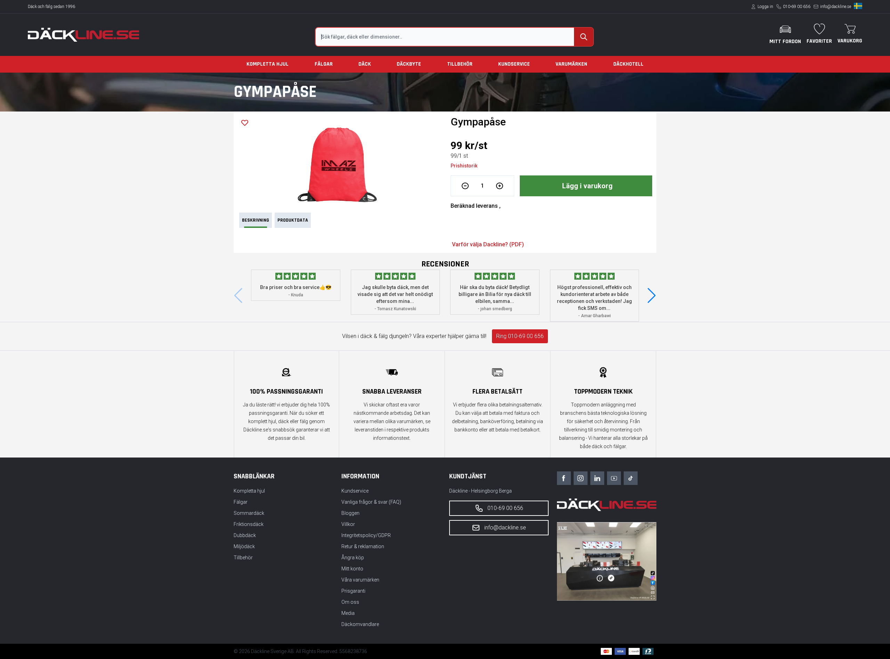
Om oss (350, 602)
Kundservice (514, 64)
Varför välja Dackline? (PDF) (488, 244)
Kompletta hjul (267, 64)
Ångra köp (352, 557)
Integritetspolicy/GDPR (366, 535)
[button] (651, 295)
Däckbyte (409, 64)
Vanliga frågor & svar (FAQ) (371, 502)
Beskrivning (255, 220)
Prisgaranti (353, 591)
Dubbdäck (245, 535)
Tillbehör (459, 64)
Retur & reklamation (362, 546)
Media (348, 613)
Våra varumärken (360, 580)
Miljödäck (244, 546)
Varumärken (571, 64)
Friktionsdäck (249, 524)
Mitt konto (352, 568)
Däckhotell (628, 64)
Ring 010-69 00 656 (520, 336)
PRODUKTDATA (292, 220)
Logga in (765, 6)
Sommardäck (249, 513)
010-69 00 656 (796, 6)
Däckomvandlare (360, 624)
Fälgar (324, 64)
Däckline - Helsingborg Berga (480, 491)
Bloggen (350, 513)
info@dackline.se (835, 6)
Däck (364, 64)
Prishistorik (464, 165)
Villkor (348, 524)
